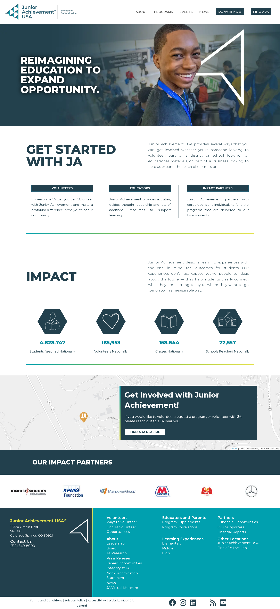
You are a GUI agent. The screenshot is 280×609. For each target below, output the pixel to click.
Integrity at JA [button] (118, 568)
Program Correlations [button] (179, 527)
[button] (173, 602)
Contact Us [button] (21, 541)
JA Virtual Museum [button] (122, 588)
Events (186, 12)
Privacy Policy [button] (75, 600)
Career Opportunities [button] (124, 563)
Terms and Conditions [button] (46, 600)
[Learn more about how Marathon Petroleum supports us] (162, 491)
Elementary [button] (172, 543)
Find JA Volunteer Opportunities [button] (121, 529)
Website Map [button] (118, 600)
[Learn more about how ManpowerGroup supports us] (117, 491)
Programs (163, 12)
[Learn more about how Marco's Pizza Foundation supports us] (207, 491)
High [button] (166, 553)
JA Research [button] (117, 553)
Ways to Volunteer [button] (122, 522)
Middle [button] (167, 548)
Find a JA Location (232, 548)
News (204, 12)
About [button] (112, 539)
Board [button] (112, 548)
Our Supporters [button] (230, 527)
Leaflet (234, 448)
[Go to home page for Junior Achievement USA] (41, 12)
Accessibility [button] (97, 600)
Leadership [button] (116, 543)
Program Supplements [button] (181, 522)
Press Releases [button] (119, 558)
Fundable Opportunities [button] (237, 522)
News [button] (111, 583)
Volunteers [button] (117, 518)
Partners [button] (225, 518)
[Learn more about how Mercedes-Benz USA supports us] (251, 491)
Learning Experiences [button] (183, 539)
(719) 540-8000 (22, 546)
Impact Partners (218, 188)
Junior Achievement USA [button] (237, 543)
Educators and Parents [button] (184, 518)
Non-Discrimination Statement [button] (122, 575)
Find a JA (261, 12)
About (141, 12)
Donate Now (230, 12)
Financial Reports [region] (231, 532)
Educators (140, 188)
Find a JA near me (145, 432)
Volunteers (62, 188)
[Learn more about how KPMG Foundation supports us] (73, 491)
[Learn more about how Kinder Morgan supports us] (28, 491)
